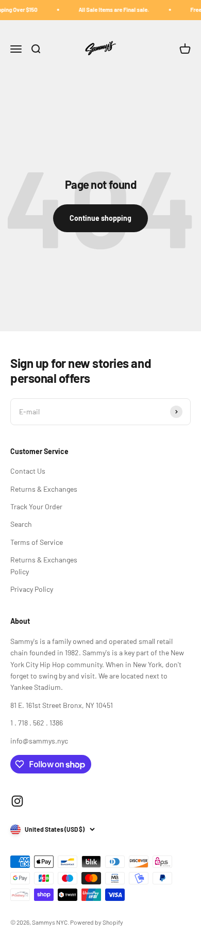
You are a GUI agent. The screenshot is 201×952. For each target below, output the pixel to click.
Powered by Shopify (96, 922)
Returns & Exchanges (43, 489)
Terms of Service (36, 542)
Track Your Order (36, 506)
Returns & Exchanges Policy (43, 565)
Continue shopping (100, 218)
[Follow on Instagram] (17, 801)
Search (21, 524)
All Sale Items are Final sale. (111, 9)
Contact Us (27, 470)
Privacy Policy (31, 589)
